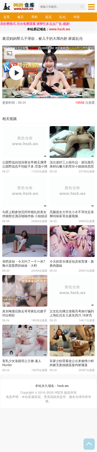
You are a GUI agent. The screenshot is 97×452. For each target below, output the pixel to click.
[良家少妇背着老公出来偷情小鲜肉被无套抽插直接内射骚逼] (72, 340)
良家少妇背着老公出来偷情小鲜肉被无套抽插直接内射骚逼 (72, 362)
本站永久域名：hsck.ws (52, 385)
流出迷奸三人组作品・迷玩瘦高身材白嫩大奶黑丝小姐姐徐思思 (72, 164)
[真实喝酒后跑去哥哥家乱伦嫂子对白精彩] (24, 291)
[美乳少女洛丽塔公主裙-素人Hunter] (24, 340)
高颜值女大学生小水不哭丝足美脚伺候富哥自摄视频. (72, 214)
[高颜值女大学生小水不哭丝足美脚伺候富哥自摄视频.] (72, 191)
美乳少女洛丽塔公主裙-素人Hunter (21, 362)
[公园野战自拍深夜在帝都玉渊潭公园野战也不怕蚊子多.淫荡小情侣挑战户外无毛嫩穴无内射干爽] (24, 142)
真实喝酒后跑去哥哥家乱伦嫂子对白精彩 (24, 313)
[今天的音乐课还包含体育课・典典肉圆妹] (72, 241)
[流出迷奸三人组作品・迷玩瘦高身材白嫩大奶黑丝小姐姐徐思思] (72, 142)
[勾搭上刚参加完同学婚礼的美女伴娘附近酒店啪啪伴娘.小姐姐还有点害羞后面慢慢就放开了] (24, 191)
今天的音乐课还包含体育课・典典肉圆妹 (72, 263)
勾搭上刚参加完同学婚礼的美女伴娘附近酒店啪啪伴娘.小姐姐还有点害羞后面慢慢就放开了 (24, 216)
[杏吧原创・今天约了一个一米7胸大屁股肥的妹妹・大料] (24, 241)
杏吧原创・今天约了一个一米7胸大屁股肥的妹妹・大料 (23, 263)
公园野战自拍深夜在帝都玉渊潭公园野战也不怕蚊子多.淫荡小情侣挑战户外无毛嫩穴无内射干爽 (24, 166)
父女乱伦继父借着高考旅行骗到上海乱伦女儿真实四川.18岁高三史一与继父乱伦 (72, 315)
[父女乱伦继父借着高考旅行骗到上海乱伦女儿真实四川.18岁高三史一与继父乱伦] (72, 291)
